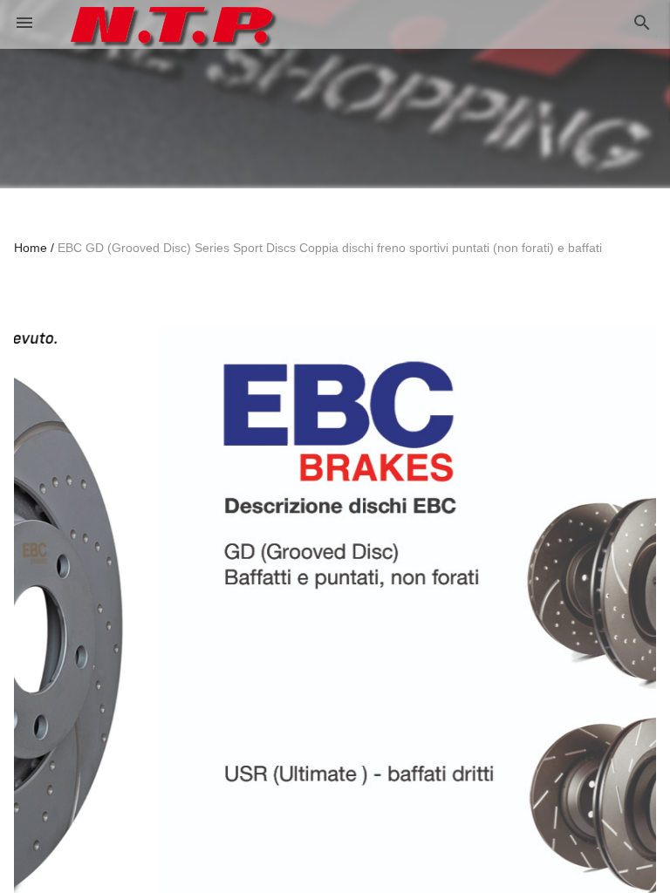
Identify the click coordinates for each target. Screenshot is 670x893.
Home (30, 248)
